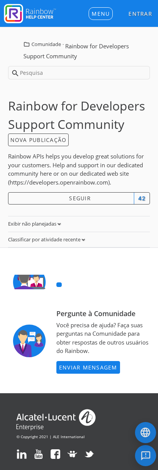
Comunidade (46, 44)
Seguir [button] (80, 198)
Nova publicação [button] (38, 139)
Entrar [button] (140, 13)
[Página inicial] (30, 12)
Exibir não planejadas (33, 223)
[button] (101, 13)
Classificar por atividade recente (45, 239)
